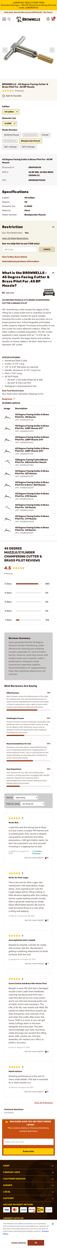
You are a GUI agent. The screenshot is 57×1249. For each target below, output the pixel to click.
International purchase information (20, 261)
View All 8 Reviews (43, 1102)
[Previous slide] (5, 50)
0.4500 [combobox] (8, 123)
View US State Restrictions (15, 238)
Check (47, 249)
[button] (4, 19)
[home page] (28, 19)
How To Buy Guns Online (14, 257)
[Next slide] (52, 50)
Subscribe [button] (28, 1151)
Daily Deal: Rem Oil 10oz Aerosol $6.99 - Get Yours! (28, 12)
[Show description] (8, 399)
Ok (36, 1243)
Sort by (9, 798)
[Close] (53, 1224)
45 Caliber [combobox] (9, 112)
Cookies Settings (18, 1243)
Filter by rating (12, 804)
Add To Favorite (13, 96)
